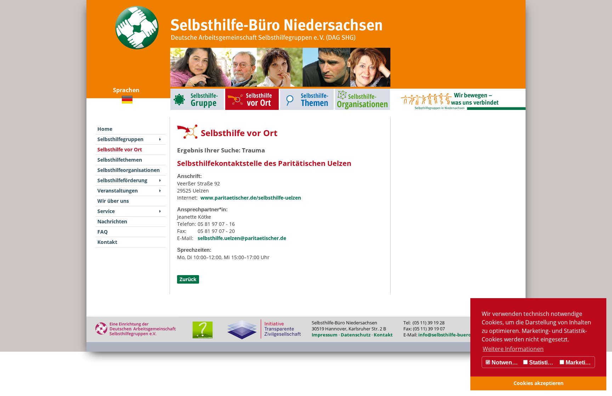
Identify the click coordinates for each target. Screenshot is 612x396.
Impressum (325, 334)
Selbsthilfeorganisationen (349, 90)
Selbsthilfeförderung (122, 180)
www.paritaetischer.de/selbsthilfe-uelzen (250, 197)
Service (106, 211)
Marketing (578, 362)
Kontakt (107, 242)
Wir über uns (113, 200)
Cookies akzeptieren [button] (538, 383)
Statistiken (542, 362)
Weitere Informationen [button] (513, 349)
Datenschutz (355, 334)
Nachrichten (112, 221)
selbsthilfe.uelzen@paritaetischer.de (242, 238)
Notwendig (505, 362)
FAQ (102, 231)
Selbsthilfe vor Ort (235, 90)
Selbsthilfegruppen (181, 90)
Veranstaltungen (117, 190)
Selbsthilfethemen (290, 90)
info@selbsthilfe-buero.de (448, 334)
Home (104, 129)
